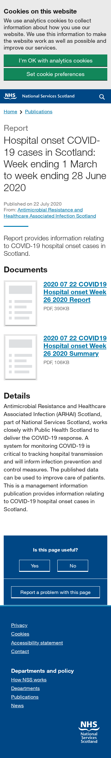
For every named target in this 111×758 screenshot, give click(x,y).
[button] (102, 97)
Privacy (19, 625)
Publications (38, 111)
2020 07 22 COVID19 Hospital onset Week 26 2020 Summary (75, 345)
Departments (25, 688)
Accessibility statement (37, 642)
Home (10, 111)
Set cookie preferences (55, 73)
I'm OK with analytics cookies (55, 60)
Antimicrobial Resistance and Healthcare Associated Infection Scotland (50, 212)
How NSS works (29, 679)
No (79, 565)
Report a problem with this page (55, 592)
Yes (40, 565)
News (17, 705)
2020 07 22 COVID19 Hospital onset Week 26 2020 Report (75, 291)
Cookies (20, 633)
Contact (20, 651)
